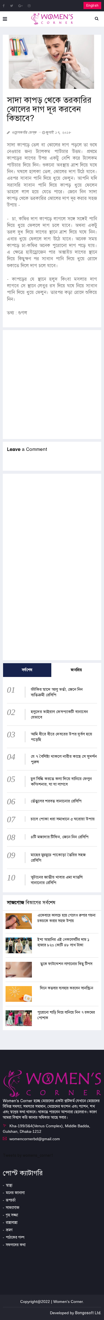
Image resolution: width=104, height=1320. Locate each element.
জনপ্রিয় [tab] (76, 670)
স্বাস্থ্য (9, 1185)
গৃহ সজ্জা (12, 1215)
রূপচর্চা (11, 1200)
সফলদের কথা (16, 1245)
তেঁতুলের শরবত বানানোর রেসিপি (56, 801)
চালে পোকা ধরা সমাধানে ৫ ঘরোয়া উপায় (63, 818)
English (92, 5)
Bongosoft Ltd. (88, 1313)
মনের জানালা (15, 1192)
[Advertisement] (52, 384)
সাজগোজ (12, 1207)
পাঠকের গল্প (15, 1237)
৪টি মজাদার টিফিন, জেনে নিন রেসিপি (59, 836)
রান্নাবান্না (11, 1222)
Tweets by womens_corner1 (28, 1155)
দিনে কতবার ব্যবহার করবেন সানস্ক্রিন (66, 988)
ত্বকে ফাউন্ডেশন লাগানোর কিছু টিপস (66, 964)
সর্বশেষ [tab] (27, 670)
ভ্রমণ (9, 1230)
